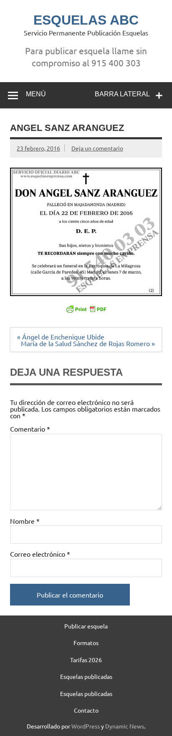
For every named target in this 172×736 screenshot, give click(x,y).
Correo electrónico (40, 553)
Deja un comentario (97, 148)
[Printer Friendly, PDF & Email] (86, 308)
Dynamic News (124, 726)
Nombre (25, 520)
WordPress (85, 726)
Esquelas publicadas (86, 676)
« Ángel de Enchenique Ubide (60, 336)
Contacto (86, 710)
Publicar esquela (86, 626)
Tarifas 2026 (86, 660)
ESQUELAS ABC (86, 20)
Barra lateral (122, 94)
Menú (36, 94)
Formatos (86, 643)
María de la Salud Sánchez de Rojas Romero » (88, 343)
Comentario (30, 428)
